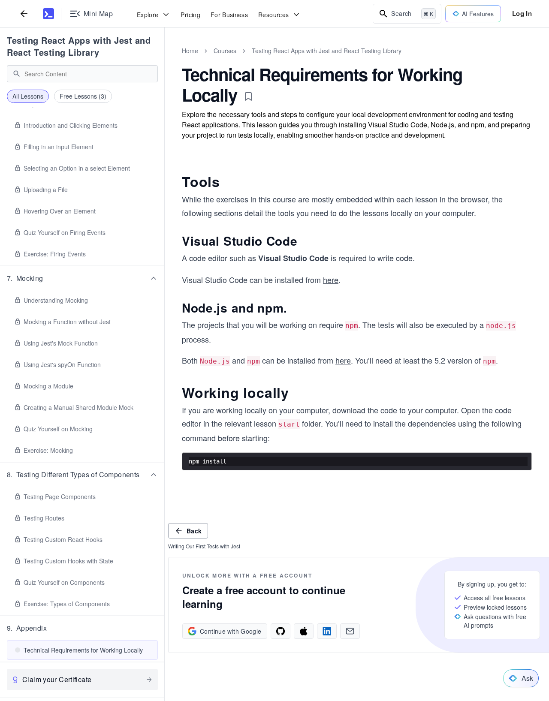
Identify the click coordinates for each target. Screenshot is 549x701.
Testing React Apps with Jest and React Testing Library (79, 46)
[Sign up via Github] (280, 631)
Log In (522, 13)
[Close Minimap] (165, 60)
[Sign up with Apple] (304, 631)
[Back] (24, 13)
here (330, 279)
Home (190, 50)
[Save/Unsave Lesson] (248, 96)
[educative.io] (48, 13)
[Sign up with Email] (350, 631)
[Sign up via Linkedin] (327, 631)
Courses (225, 50)
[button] (82, 278)
